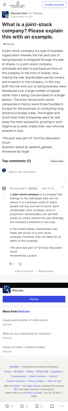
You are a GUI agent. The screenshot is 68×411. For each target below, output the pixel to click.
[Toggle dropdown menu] (62, 187)
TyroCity (13, 366)
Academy (56, 371)
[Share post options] (62, 406)
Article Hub (42, 371)
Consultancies (18, 376)
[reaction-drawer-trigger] (9, 406)
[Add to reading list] (39, 406)
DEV (16, 389)
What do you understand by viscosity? (26, 335)
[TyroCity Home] (17, 4)
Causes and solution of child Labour (25, 322)
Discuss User (19, 13)
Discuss (38, 13)
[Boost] (52, 406)
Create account (54, 4)
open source (33, 385)
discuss (8, 44)
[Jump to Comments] (24, 406)
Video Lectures (37, 376)
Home (7, 371)
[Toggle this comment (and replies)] (4, 194)
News (30, 371)
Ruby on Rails (34, 392)
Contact (53, 376)
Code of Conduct (24, 271)
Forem (16, 385)
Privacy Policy (36, 381)
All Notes (19, 371)
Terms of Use (54, 381)
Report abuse (46, 271)
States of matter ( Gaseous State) (23, 349)
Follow (34, 299)
